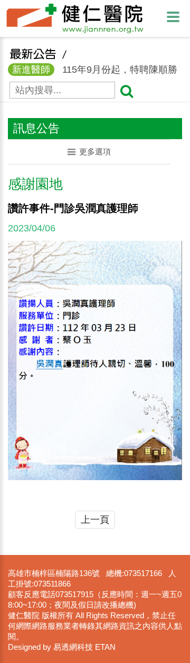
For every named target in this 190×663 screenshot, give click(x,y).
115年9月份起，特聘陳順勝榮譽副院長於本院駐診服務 (92, 70)
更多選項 (95, 151)
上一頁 (95, 519)
